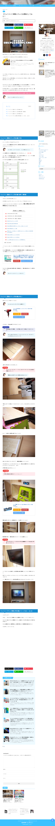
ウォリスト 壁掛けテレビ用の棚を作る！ (15, 113)
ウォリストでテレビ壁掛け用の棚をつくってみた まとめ (18, 115)
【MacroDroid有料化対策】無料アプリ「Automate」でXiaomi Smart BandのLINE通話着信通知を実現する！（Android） (50, 99)
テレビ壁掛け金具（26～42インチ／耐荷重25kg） (16, 239)
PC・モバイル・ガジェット (23, 6)
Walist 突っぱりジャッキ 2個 (12, 221)
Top (6, 5)
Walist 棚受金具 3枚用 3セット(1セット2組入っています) (17, 226)
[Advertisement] (19, 127)
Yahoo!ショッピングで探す (27, 260)
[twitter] (44, 55)
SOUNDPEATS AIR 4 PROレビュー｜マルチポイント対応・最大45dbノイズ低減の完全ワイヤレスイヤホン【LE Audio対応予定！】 (50, 133)
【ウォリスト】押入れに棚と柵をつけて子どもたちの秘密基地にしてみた (7, 799)
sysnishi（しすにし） (6, 3)
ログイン (40, 174)
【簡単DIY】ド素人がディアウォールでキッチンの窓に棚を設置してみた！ (18, 799)
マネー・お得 (32, 5)
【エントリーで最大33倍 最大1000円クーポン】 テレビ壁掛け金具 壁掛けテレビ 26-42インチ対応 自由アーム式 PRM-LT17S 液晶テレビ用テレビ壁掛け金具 (23, 256)
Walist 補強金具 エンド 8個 (12, 228)
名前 (4, 769)
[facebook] (47, 55)
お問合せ (14, 5)
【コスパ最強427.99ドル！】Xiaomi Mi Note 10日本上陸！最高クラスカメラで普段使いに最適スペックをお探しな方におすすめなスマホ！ (22, 710)
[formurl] (50, 55)
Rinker (16, 258)
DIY (40, 5)
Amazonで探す (17, 509)
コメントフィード (42, 177)
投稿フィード (41, 175)
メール (4, 773)
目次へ (52, 820)
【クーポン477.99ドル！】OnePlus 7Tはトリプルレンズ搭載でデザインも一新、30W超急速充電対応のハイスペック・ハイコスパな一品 (22, 700)
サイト (4, 778)
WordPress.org (41, 178)
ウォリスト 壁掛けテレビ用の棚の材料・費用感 (17, 111)
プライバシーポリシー (48, 5)
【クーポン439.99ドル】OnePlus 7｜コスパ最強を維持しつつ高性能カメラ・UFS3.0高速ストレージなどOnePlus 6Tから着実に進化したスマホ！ (22, 720)
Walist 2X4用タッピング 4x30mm (13, 234)
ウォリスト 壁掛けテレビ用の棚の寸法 (15, 109)
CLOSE (30, 106)
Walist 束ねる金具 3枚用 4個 (12, 223)
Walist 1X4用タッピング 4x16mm (13, 237)
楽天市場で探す (16, 260)
